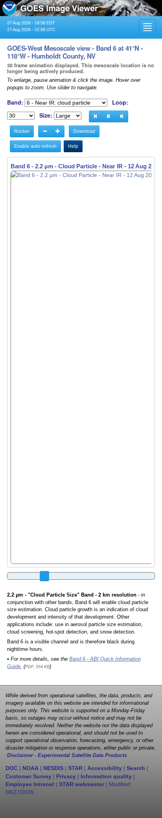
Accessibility (104, 768)
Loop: (120, 102)
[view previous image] (95, 116)
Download (84, 131)
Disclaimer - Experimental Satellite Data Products (67, 755)
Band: (15, 102)
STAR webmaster (81, 784)
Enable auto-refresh (35, 146)
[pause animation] (108, 116)
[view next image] (121, 116)
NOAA (30, 768)
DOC (12, 768)
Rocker (21, 131)
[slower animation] (45, 131)
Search (136, 768)
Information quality (106, 776)
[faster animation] (57, 131)
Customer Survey (29, 776)
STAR (75, 768)
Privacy (66, 776)
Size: (45, 115)
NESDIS (53, 768)
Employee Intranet (30, 784)
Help (73, 146)
